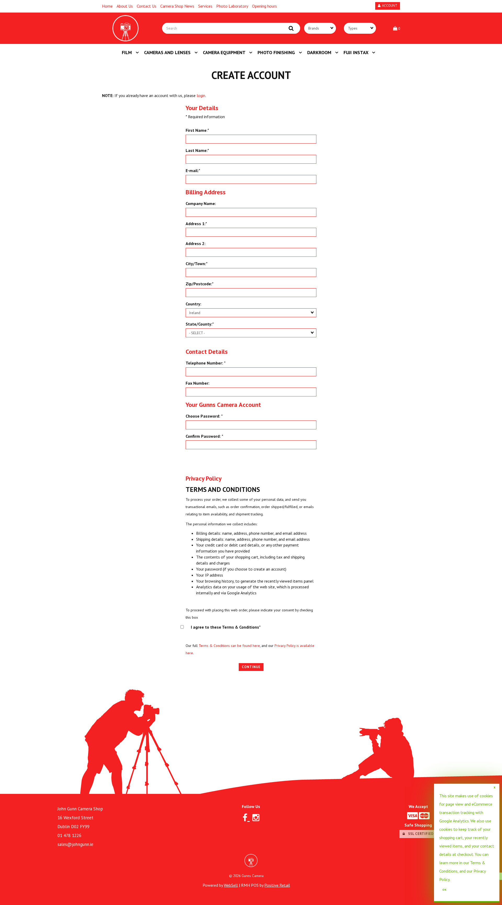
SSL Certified (419, 834)
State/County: (199, 324)
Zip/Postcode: (199, 283)
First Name (196, 130)
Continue (251, 667)
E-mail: (192, 170)
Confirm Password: (203, 436)
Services (205, 6)
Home (107, 6)
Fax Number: (197, 383)
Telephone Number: (204, 363)
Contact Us (146, 6)
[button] (396, 28)
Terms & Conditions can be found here (229, 645)
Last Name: (197, 150)
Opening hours (264, 6)
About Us (125, 6)
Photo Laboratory (232, 6)
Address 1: (196, 223)
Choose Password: (203, 416)
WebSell (231, 885)
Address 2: (196, 243)
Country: (193, 303)
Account (388, 5)
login (201, 95)
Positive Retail (277, 885)
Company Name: (201, 203)
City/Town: (196, 263)
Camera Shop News (177, 6)
